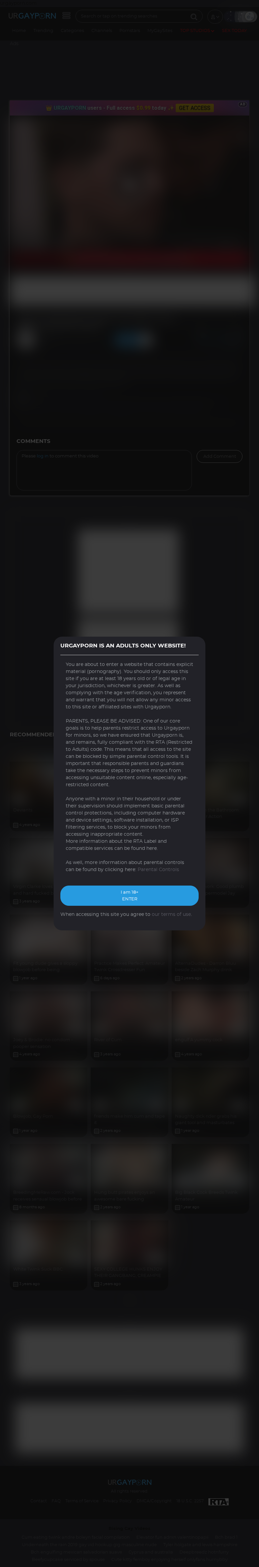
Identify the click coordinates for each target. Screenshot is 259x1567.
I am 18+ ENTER (129, 895)
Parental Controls (158, 869)
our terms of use (171, 914)
